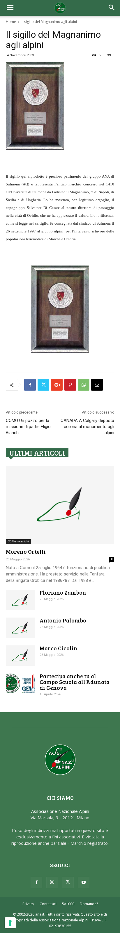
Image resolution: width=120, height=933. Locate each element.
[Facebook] (36, 882)
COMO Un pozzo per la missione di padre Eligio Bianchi (28, 426)
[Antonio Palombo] (20, 628)
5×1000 (68, 903)
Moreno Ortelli (26, 551)
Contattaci (48, 903)
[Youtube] (83, 882)
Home (11, 21)
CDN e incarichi (18, 541)
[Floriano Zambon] (20, 600)
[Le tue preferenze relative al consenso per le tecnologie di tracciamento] (10, 922)
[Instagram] (52, 882)
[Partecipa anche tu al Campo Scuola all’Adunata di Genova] (20, 683)
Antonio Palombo (63, 620)
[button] (112, 8)
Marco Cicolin (58, 648)
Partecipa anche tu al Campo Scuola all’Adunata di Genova (75, 681)
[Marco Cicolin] (20, 655)
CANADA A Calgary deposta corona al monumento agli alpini (87, 426)
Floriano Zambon (63, 592)
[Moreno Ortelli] (60, 505)
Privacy (28, 903)
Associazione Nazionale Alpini (60, 811)
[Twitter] (68, 882)
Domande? (89, 903)
